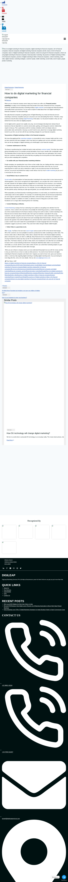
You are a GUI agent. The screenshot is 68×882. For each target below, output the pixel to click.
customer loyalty (45, 149)
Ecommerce (14, 269)
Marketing (23, 273)
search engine (30, 230)
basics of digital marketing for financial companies (18, 263)
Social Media (22, 277)
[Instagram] (10, 568)
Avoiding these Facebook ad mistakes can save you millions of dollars (21, 288)
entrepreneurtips (34, 269)
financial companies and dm (18, 271)
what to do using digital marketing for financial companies (26, 279)
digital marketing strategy (30, 267)
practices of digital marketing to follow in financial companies (33, 275)
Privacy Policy (8, 560)
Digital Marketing (9, 87)
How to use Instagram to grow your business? (14, 295)
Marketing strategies (32, 273)
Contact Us (7, 595)
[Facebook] (6, 568)
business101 (14, 265)
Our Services (7, 590)
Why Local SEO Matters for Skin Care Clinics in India (18, 604)
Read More (10, 440)
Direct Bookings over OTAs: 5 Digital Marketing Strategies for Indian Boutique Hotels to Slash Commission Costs (34, 609)
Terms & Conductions (10, 562)
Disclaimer (7, 564)
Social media (8, 179)
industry (17, 273)
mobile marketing (50, 170)
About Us (6, 588)
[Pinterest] (17, 568)
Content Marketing (10, 207)
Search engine (14, 277)
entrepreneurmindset (24, 269)
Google (9, 230)
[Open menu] (65, 38)
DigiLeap (8, 100)
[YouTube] (13, 568)
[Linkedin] (3, 568)
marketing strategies (26, 138)
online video (13, 275)
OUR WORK (7, 591)
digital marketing (52, 265)
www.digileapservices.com (43, 258)
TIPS (5, 593)
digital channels (39, 107)
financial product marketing (33, 271)
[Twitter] (20, 568)
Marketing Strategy (43, 273)
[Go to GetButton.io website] (64, 880)
